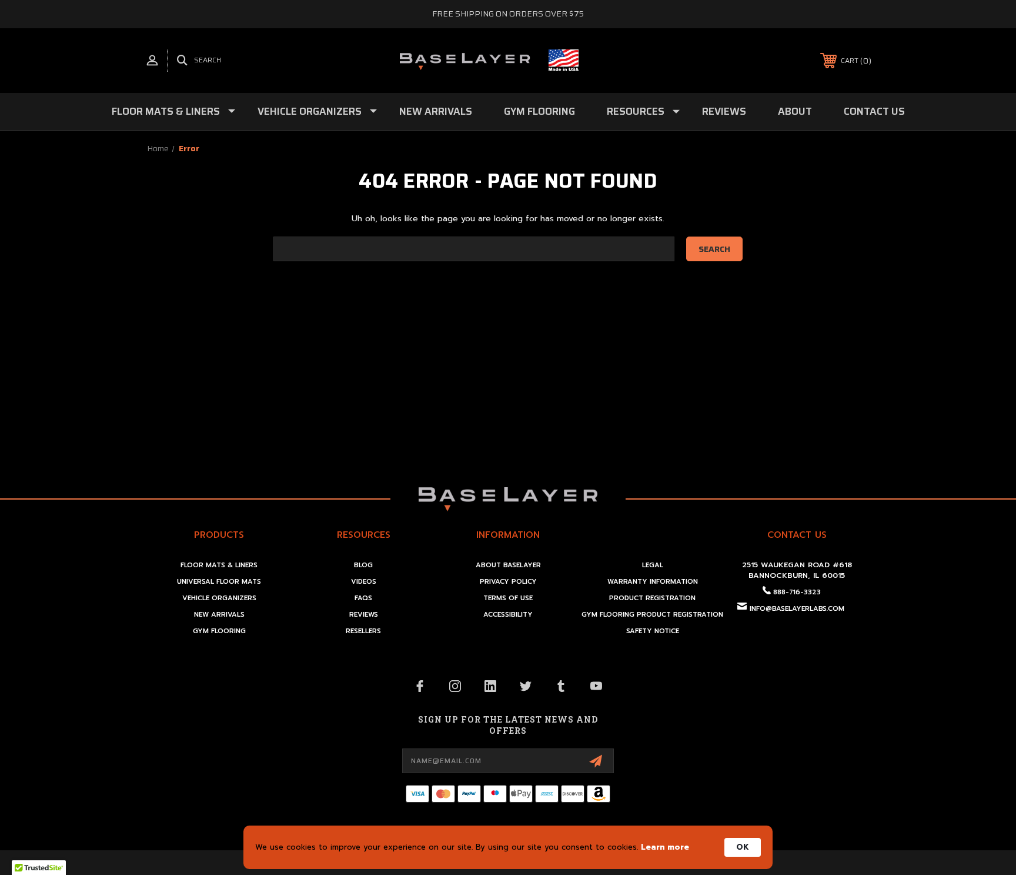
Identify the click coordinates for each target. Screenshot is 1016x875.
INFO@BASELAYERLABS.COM (797, 609)
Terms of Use (508, 598)
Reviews (724, 111)
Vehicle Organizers (310, 111)
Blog (363, 565)
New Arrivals (435, 111)
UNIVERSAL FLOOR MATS (219, 582)
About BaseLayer (508, 565)
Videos (363, 582)
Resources (635, 111)
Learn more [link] (665, 847)
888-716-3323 (797, 592)
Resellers (363, 631)
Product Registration (652, 598)
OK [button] (742, 847)
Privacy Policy (508, 582)
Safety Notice (652, 631)
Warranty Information (652, 582)
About (795, 111)
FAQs (363, 598)
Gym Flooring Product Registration (652, 615)
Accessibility (508, 615)
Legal (652, 565)
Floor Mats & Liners (166, 111)
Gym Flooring (539, 111)
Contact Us (874, 111)
